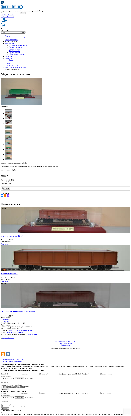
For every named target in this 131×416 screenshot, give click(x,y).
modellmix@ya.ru (32, 334)
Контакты (8, 58)
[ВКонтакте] (2, 195)
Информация (9, 43)
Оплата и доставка (15, 47)
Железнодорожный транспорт (15, 67)
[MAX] (8, 195)
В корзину (6, 188)
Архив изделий (14, 52)
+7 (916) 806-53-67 (7, 17)
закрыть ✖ (4, 30)
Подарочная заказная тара (18, 45)
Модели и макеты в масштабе (15, 38)
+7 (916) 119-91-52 (7, 15)
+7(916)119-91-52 (15, 330)
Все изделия (5, 321)
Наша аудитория (14, 49)
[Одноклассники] (5, 195)
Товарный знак (14, 51)
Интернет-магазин (11, 65)
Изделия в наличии (11, 40)
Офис (11, 60)
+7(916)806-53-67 (27, 330)
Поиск (23, 13)
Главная (7, 36)
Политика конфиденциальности (12, 359)
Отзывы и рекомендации (17, 54)
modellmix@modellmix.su (14, 332)
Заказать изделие (11, 41)
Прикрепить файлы (7, 378)
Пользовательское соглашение (11, 361)
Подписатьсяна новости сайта (65, 350)
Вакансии (8, 56)
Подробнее (4, 244)
